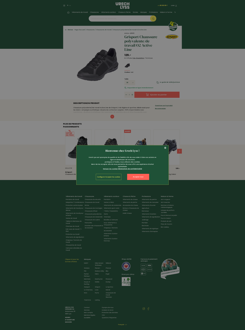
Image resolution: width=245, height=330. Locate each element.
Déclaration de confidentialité (130, 169)
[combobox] (165, 148)
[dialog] (122, 165)
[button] (108, 177)
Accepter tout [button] (138, 177)
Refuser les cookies (110, 169)
